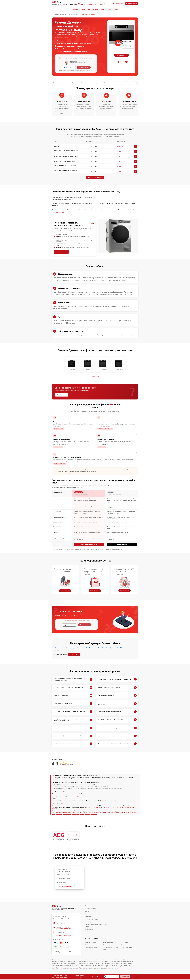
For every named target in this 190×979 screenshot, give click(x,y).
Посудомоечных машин (91, 945)
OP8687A (117, 807)
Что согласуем (85, 83)
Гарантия (74, 83)
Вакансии (103, 9)
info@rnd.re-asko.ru (64, 878)
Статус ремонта (119, 3)
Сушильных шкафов (91, 947)
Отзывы (116, 9)
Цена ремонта (95, 9)
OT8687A (101, 807)
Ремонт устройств (85, 9)
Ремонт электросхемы (81, 812)
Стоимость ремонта (90, 906)
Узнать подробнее (64, 590)
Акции (113, 83)
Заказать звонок (132, 3)
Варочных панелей (90, 942)
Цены (66, 83)
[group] (58, 836)
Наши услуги (88, 922)
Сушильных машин (126, 947)
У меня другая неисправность (95, 177)
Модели (106, 83)
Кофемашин (124, 942)
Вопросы (130, 83)
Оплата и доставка (90, 908)
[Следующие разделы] (137, 83)
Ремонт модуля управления (68, 812)
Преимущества (57, 83)
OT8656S (112, 807)
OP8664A (132, 807)
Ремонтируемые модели (92, 919)
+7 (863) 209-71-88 (105, 3)
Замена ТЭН (59, 814)
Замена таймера (67, 814)
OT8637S (91, 807)
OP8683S (127, 807)
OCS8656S (54, 809)
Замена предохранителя (78, 814)
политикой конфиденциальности (86, 70)
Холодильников (125, 945)
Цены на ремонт (121, 55)
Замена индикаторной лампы (95, 812)
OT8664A (96, 807)
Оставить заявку (73, 654)
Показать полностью (58, 212)
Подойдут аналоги (122, 544)
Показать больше (95, 376)
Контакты (109, 9)
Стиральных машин (108, 945)
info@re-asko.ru (60, 923)
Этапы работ (96, 83)
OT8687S (122, 807)
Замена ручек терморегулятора (111, 812)
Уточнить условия (61, 252)
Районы (121, 83)
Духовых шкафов (108, 942)
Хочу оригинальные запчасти (89, 544)
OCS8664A (106, 807)
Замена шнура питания (91, 814)
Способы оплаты (89, 929)
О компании (75, 9)
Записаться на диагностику (63, 473)
